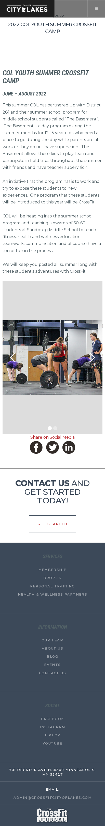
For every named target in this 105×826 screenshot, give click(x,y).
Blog (52, 656)
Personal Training (52, 586)
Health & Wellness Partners (52, 594)
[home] (27, 8)
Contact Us (52, 673)
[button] (96, 8)
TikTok (52, 735)
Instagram (52, 727)
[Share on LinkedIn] (68, 447)
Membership (52, 570)
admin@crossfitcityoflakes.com (53, 797)
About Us (52, 648)
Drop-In (52, 578)
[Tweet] (52, 447)
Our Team (52, 640)
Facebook (52, 719)
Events (52, 665)
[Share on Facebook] (36, 447)
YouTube (52, 743)
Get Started (52, 524)
